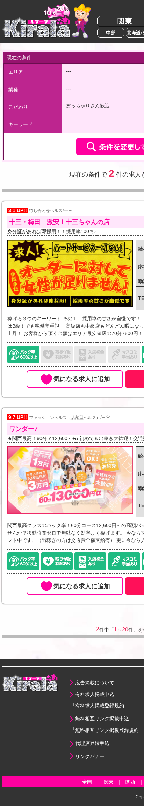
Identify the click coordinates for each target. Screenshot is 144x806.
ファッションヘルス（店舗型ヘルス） (64, 417)
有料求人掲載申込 (94, 694)
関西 (130, 782)
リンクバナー (90, 756)
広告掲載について (94, 683)
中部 (110, 33)
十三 (68, 210)
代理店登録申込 (92, 743)
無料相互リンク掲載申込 (102, 718)
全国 (87, 782)
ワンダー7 (23, 428)
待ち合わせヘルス (46, 210)
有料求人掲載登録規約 (99, 705)
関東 (109, 782)
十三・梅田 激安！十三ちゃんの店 (59, 221)
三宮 (106, 417)
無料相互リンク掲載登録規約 (107, 730)
